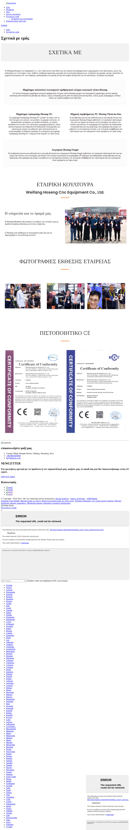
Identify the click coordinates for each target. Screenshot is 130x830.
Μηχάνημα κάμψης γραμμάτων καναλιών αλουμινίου (48, 503)
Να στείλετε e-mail (8, 508)
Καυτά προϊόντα (62, 499)
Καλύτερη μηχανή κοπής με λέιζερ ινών (58, 501)
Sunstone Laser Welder (10, 501)
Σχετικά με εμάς (12, 16)
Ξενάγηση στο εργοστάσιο (22, 19)
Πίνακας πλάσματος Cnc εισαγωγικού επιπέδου (94, 501)
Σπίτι (8, 7)
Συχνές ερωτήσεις (13, 14)
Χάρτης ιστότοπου (77, 499)
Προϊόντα (10, 10)
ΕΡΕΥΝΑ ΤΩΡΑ (8, 477)
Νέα (8, 12)
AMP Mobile (92, 499)
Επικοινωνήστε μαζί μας (16, 21)
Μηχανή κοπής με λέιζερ (30, 501)
